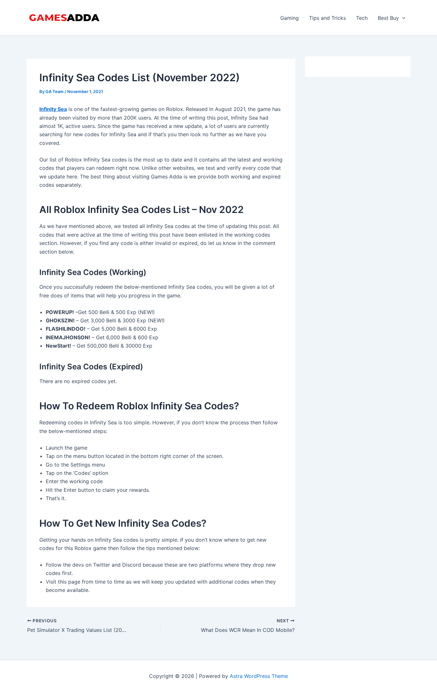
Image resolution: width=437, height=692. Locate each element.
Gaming (289, 18)
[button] (402, 18)
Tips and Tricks (327, 18)
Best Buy (388, 18)
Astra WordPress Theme (259, 676)
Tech (362, 18)
